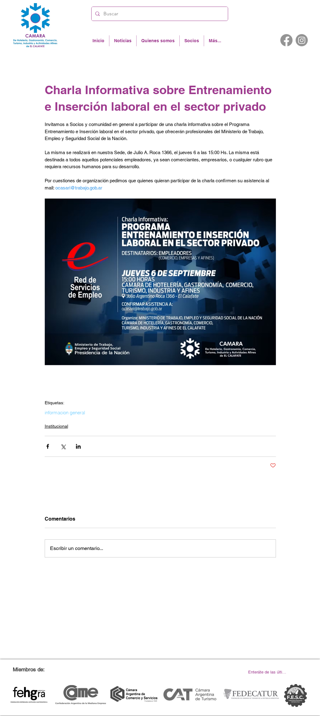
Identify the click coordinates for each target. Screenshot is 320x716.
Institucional (56, 426)
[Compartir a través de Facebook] (48, 446)
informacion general (65, 413)
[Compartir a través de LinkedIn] (78, 446)
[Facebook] (286, 40)
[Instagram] (302, 40)
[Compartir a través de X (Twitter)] (63, 446)
